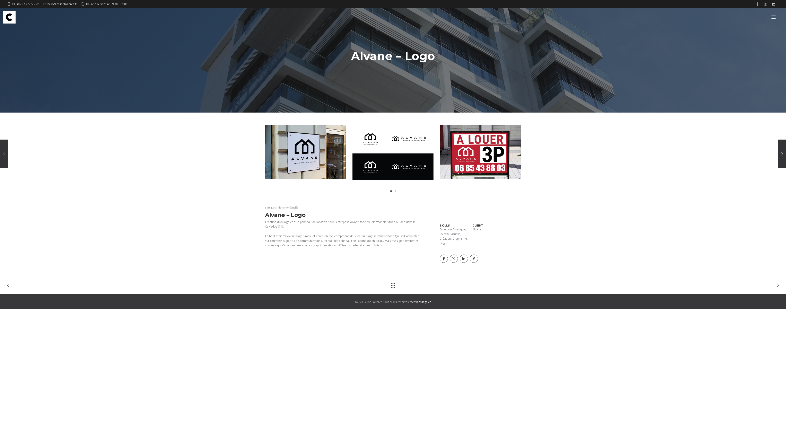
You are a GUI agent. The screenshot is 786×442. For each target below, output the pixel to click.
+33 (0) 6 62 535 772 (25, 4)
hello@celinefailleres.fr (62, 4)
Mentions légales (420, 302)
